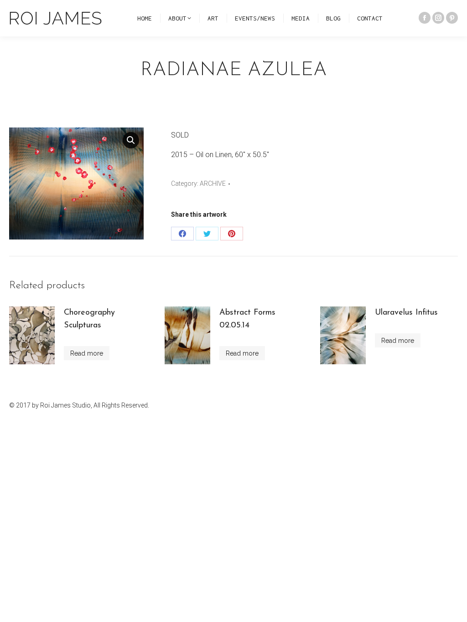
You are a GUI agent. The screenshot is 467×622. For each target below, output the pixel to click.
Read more (86, 353)
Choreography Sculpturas (89, 319)
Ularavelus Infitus (406, 313)
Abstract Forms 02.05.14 (247, 319)
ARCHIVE (213, 183)
